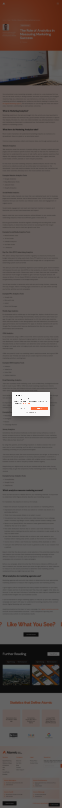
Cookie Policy (26, 403)
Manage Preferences (31, 412)
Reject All (22, 408)
